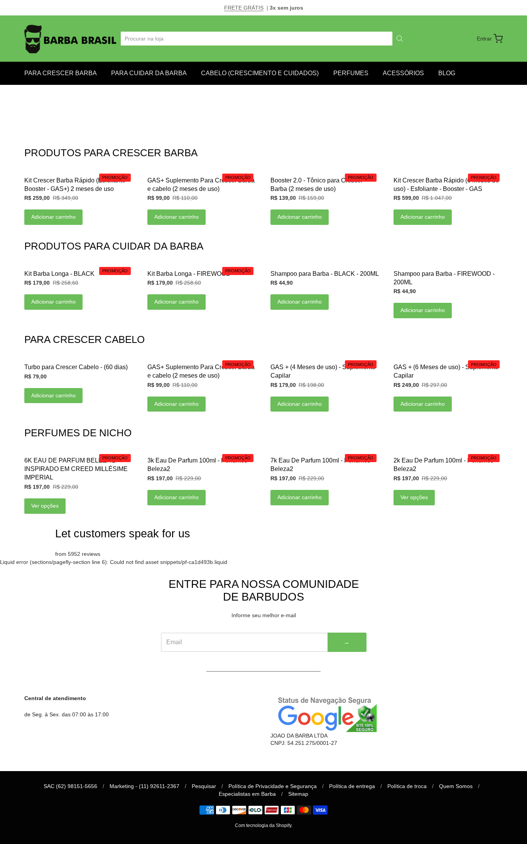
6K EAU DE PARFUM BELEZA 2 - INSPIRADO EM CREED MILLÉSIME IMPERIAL (76, 469)
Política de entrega (352, 786)
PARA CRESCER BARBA (60, 73)
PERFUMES (350, 73)
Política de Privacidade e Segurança (272, 786)
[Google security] (325, 713)
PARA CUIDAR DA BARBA (149, 73)
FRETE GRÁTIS (244, 8)
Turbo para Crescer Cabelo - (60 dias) (76, 367)
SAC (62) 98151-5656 (70, 786)
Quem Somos (456, 786)
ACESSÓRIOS (403, 73)
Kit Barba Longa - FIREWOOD (189, 273)
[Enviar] (399, 38)
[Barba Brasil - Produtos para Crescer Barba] (71, 38)
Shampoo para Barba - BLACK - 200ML (324, 273)
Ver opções (45, 506)
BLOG (446, 73)
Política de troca (407, 786)
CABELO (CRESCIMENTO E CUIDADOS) (260, 73)
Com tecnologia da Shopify (263, 825)
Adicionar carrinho (53, 217)
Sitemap (298, 794)
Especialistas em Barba (247, 794)
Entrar (484, 38)
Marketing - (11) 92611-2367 (144, 786)
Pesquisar (204, 786)
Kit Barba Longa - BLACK (59, 273)
